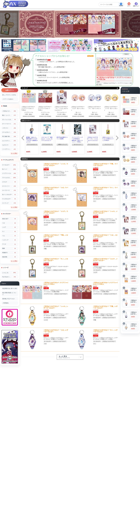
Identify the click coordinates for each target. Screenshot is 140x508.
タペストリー (77, 144)
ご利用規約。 (6, 303)
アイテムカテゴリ (8, 160)
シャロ (46, 177)
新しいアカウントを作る (9, 95)
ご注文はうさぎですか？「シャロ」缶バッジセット (111, 108)
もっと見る (14, 153)
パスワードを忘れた (7, 99)
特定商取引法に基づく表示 (9, 288)
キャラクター (7, 213)
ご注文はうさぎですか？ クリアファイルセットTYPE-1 (45, 108)
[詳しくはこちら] (114, 69)
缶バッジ (78, 112)
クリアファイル (28, 112)
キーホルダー (47, 175)
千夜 (94, 177)
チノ (94, 201)
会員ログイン (9, 90)
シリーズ (5, 267)
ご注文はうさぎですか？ (59, 175)
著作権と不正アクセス (8, 298)
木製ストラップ (62, 144)
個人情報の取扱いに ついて (9, 293)
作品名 (5, 106)
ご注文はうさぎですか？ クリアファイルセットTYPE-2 (28, 108)
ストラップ (108, 144)
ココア (46, 225)
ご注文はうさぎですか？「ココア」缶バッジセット (78, 108)
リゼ (45, 201)
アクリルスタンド (62, 112)
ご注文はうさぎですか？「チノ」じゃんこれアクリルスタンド (61, 108)
